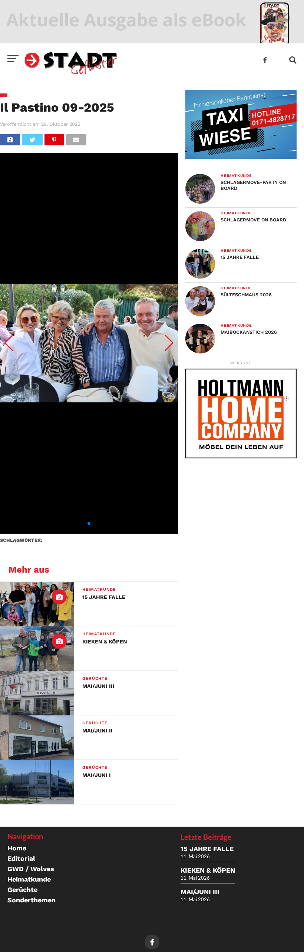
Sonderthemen (31, 900)
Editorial (21, 858)
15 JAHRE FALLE (207, 849)
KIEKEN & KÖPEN (208, 870)
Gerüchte (22, 889)
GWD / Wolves (30, 869)
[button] (9, 343)
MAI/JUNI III (200, 892)
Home (16, 848)
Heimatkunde (29, 879)
